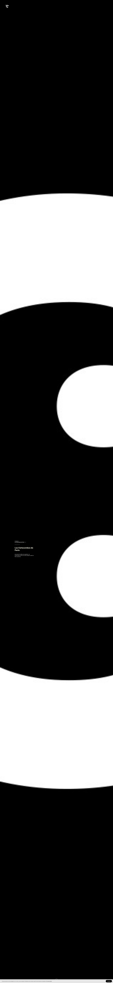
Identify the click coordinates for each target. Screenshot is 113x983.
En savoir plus (49, 981)
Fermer (108, 981)
